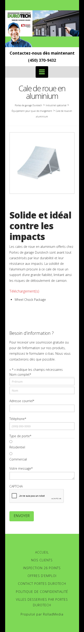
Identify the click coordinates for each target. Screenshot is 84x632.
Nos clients (42, 560)
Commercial (18, 459)
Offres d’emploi (42, 576)
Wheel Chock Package (30, 299)
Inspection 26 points (42, 568)
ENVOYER (22, 515)
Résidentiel (17, 447)
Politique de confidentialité (42, 592)
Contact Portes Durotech (42, 583)
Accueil (42, 552)
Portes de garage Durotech (28, 105)
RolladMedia (53, 614)
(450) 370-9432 (42, 60)
